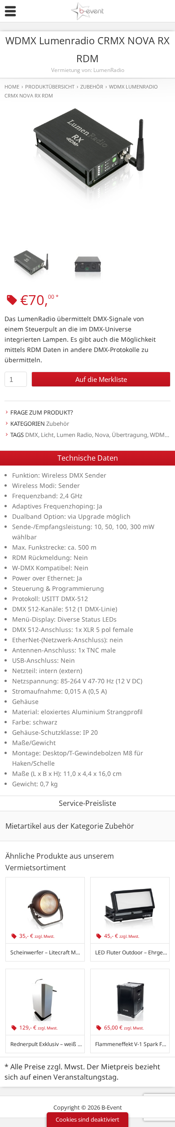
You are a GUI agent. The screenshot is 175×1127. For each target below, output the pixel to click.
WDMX (159, 435)
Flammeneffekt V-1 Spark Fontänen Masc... (132, 1044)
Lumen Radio (74, 435)
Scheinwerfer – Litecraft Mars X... (47, 952)
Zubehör (57, 423)
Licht (47, 435)
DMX (31, 435)
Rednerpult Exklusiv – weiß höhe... (47, 1044)
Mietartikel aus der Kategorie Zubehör (69, 826)
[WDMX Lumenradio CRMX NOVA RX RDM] (87, 162)
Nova (102, 435)
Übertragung (129, 435)
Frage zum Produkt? (41, 412)
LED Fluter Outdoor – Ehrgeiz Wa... (132, 952)
